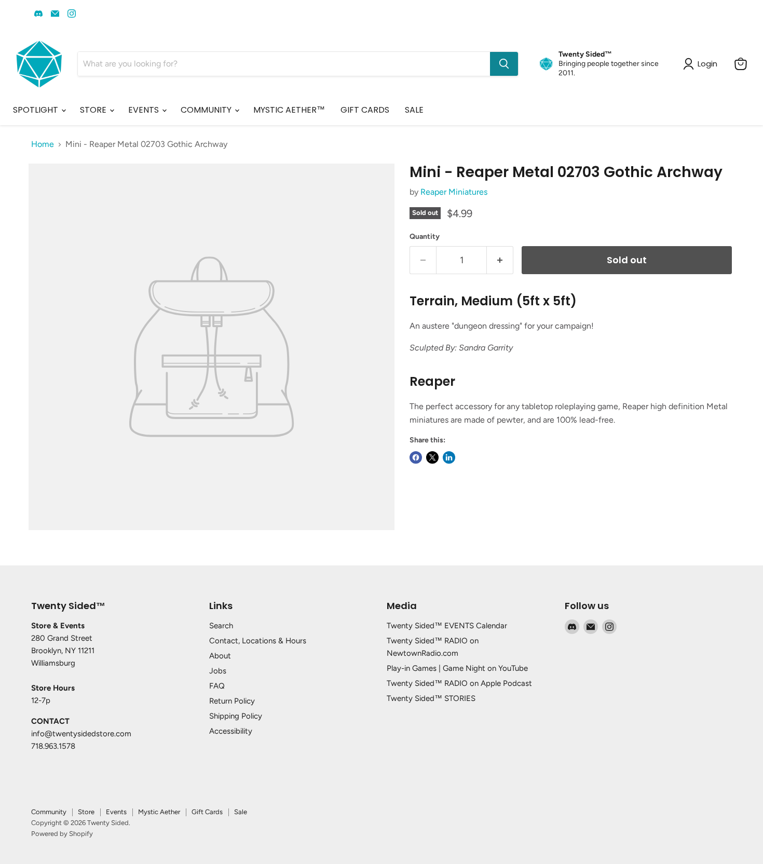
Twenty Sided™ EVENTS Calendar (447, 625)
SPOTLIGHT (36, 110)
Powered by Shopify (62, 834)
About (220, 655)
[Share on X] (432, 457)
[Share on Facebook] (416, 457)
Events (116, 812)
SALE (414, 110)
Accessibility (230, 731)
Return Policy (232, 701)
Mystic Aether (159, 812)
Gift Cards (207, 812)
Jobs (217, 671)
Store (86, 812)
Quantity (425, 237)
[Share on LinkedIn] (449, 457)
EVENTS (144, 110)
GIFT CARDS (364, 110)
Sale (240, 812)
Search (221, 625)
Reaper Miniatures (453, 192)
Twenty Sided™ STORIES (431, 698)
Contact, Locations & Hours (257, 640)
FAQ (217, 686)
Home (42, 144)
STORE (94, 110)
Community (48, 812)
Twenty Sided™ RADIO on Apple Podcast (459, 683)
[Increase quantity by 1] (500, 260)
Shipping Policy (235, 716)
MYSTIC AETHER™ (289, 110)
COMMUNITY (207, 110)
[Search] (504, 64)
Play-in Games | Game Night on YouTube (457, 668)
